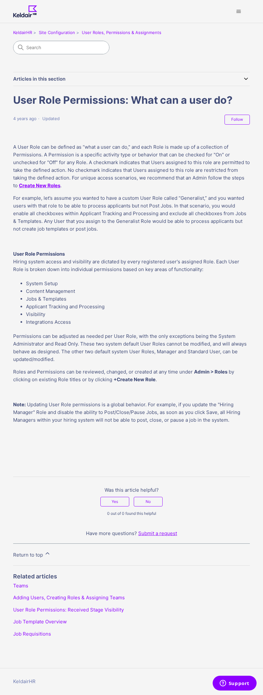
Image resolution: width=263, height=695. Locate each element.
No (148, 501)
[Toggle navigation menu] (238, 11)
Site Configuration (57, 32)
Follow (237, 119)
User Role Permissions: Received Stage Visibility (68, 610)
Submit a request (157, 533)
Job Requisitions (32, 634)
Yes (115, 501)
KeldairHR (22, 32)
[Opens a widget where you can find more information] (234, 684)
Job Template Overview (40, 622)
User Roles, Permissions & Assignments (121, 32)
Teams (20, 586)
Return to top (28, 555)
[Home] (25, 11)
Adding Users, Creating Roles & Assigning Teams (69, 597)
